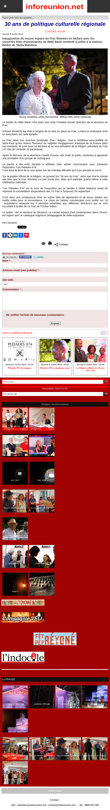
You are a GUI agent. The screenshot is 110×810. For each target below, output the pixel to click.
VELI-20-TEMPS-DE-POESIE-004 (41, 509)
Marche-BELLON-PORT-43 (15, 536)
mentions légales (55, 791)
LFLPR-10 (15, 426)
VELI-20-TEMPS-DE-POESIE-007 (15, 781)
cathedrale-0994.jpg (68, 704)
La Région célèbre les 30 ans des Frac (90, 369)
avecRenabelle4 (41, 453)
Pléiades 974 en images (19, 368)
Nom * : (6, 260)
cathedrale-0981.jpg (15, 728)
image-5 (15, 591)
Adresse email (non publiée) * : (21, 270)
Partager (63, 244)
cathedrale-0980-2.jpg (15, 704)
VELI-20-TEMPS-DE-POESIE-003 (41, 757)
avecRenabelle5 (15, 453)
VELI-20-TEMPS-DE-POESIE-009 (15, 509)
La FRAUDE (8, 679)
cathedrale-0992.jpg (42, 704)
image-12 (41, 591)
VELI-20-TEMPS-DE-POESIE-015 (15, 757)
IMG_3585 (42, 480)
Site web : (8, 279)
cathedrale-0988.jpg (95, 704)
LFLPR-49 (42, 426)
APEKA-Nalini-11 (15, 564)
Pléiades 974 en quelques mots (55, 368)
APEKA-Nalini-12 (41, 564)
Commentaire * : (12, 289)
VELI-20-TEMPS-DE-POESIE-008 (94, 757)
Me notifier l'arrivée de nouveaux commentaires (35, 314)
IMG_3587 (15, 480)
